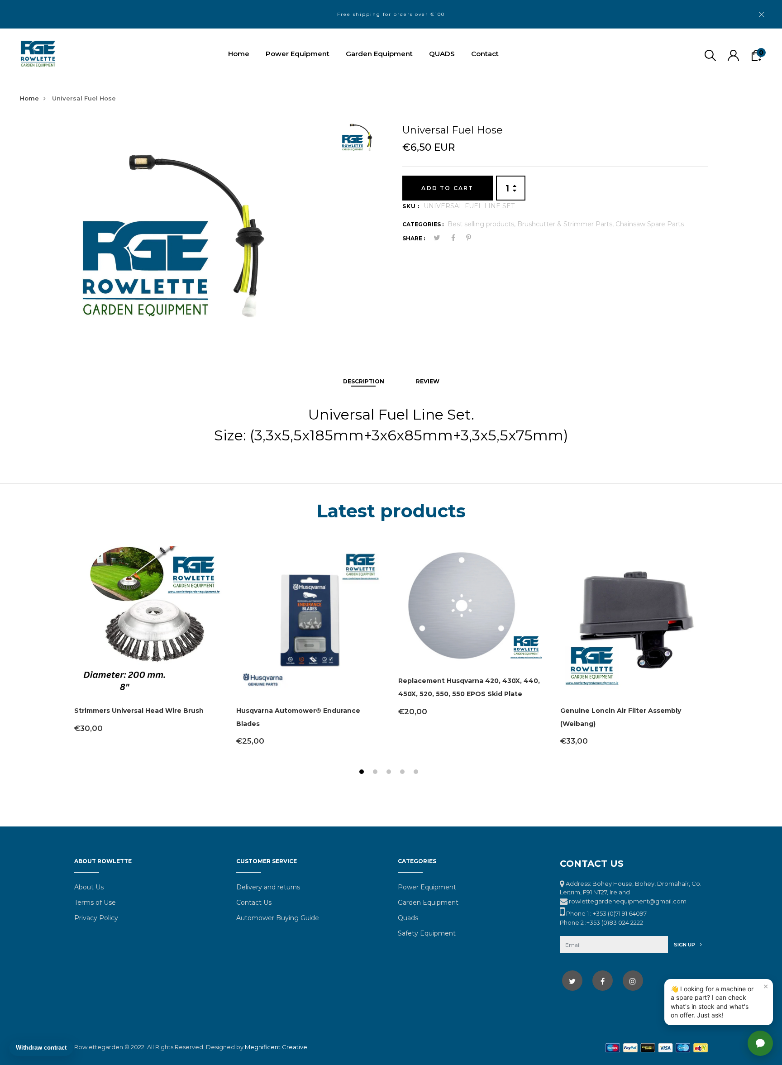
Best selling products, (482, 224)
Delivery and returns (268, 887)
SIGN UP (685, 944)
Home (238, 53)
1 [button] (363, 773)
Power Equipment (297, 53)
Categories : (422, 224)
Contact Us (254, 902)
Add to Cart (447, 188)
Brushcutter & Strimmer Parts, (566, 224)
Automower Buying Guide (277, 918)
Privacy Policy (96, 918)
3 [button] (390, 773)
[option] (204, 221)
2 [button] (376, 773)
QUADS (442, 53)
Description (363, 381)
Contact (485, 53)
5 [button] (417, 773)
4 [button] (403, 773)
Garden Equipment (379, 53)
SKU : (411, 206)
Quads (408, 918)
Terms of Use (95, 902)
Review (427, 381)
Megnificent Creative (276, 1047)
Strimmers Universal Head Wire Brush (139, 711)
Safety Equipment (427, 933)
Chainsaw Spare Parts (649, 224)
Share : (413, 238)
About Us (89, 887)
